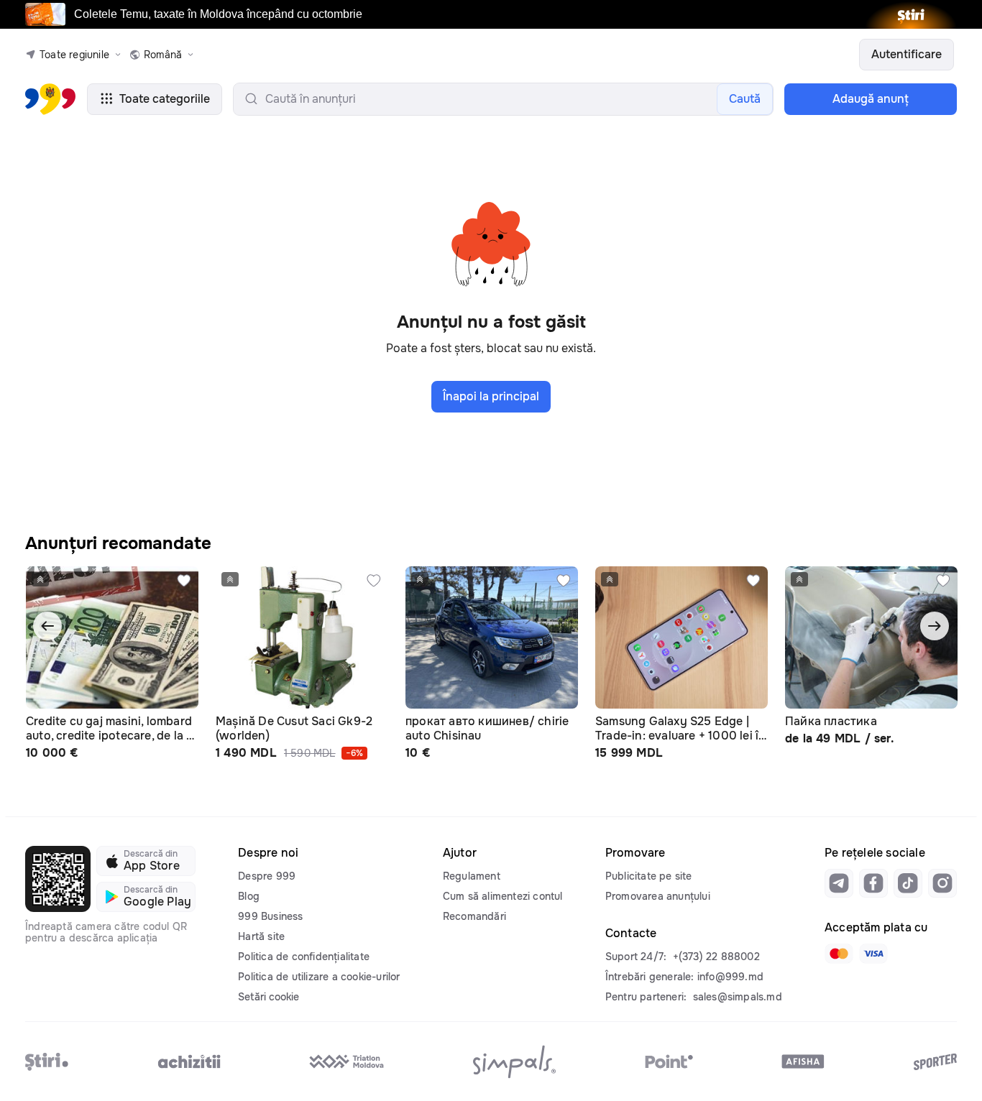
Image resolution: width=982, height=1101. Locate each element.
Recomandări (474, 916)
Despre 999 (266, 876)
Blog (249, 896)
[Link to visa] (873, 954)
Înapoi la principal (491, 396)
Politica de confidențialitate (304, 956)
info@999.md (730, 976)
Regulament (471, 876)
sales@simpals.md (737, 997)
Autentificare (906, 54)
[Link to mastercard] (839, 954)
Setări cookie (268, 997)
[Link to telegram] (839, 883)
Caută (745, 98)
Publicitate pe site (648, 876)
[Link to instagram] (942, 883)
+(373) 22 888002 (716, 956)
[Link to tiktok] (908, 883)
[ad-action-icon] (184, 580)
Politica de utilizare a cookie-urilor (319, 976)
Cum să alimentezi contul (503, 896)
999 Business (270, 916)
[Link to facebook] (873, 883)
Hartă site (261, 936)
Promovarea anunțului (657, 896)
